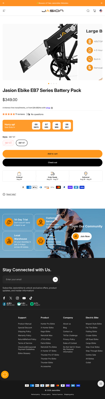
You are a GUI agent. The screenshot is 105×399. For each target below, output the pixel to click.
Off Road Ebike (92, 339)
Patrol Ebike (46, 343)
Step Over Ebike (92, 347)
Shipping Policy (24, 331)
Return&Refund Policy (27, 339)
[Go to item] (48, 83)
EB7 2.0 (8, 143)
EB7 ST (22, 143)
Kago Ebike (45, 331)
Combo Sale (91, 355)
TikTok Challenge (70, 335)
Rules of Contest (70, 343)
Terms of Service (25, 343)
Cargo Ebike (91, 343)
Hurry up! (10, 124)
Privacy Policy (69, 339)
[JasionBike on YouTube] (24, 298)
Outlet (88, 362)
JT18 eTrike (45, 339)
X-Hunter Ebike (47, 327)
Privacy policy (46, 394)
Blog (65, 327)
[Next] (101, 3)
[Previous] (3, 3)
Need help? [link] (11, 194)
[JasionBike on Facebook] (4, 298)
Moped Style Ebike (94, 324)
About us (67, 324)
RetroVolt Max (46, 335)
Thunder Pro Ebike (48, 359)
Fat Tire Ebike (91, 327)
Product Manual (24, 324)
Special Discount (25, 327)
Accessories (46, 366)
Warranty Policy (24, 335)
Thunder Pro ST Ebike (50, 355)
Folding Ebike (91, 331)
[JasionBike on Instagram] (17, 298)
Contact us (67, 331)
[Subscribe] (55, 279)
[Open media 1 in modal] (72, 28)
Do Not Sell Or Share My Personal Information (71, 349)
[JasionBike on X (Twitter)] (10, 298)
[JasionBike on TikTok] (30, 298)
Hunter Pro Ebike (48, 324)
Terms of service (57, 394)
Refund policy (35, 394)
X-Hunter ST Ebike (48, 351)
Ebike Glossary (24, 353)
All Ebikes (90, 359)
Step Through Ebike (94, 351)
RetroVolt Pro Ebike (49, 347)
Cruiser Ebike (91, 335)
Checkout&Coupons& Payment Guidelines (27, 348)
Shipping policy (69, 394)
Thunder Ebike (47, 362)
